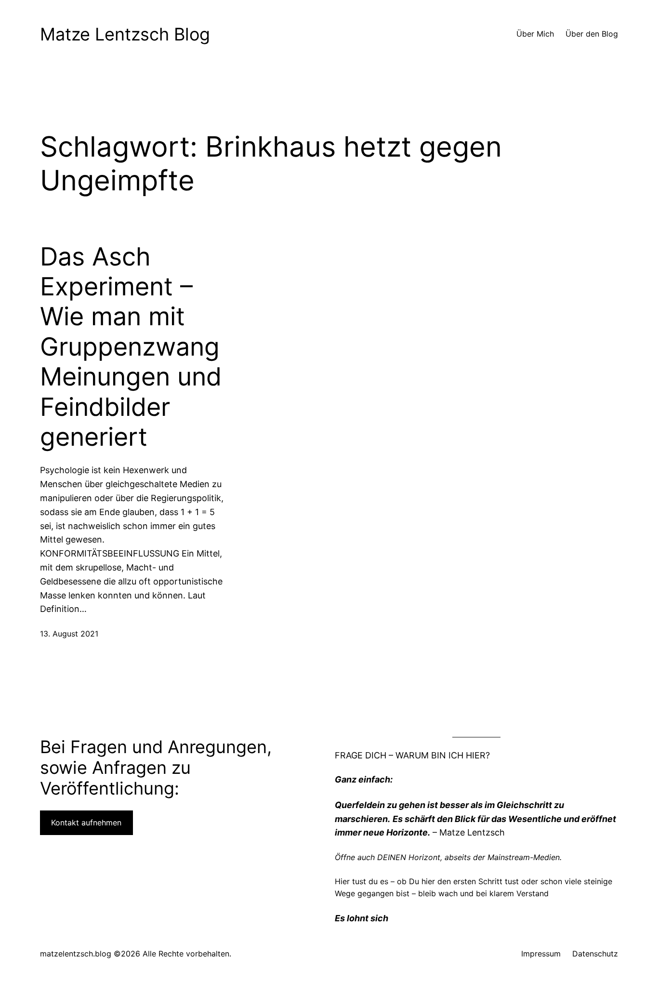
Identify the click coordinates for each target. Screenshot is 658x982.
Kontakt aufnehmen (86, 822)
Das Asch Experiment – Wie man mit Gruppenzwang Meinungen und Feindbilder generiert (131, 347)
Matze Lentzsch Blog (125, 34)
